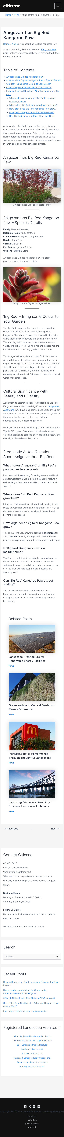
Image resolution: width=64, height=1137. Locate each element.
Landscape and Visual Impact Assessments (24, 1011)
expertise (32, 1120)
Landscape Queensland (32, 1049)
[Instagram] (34, 1106)
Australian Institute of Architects (32, 1062)
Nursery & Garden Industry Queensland (32, 1058)
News (11, 666)
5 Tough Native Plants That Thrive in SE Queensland (29, 998)
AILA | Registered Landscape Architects (32, 1036)
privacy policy (32, 1123)
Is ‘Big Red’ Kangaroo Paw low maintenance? (31, 112)
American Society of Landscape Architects (32, 1040)
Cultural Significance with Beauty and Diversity (29, 87)
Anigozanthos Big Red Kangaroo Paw (24, 76)
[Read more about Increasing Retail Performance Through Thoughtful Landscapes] (32, 735)
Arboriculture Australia (32, 1053)
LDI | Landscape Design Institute (32, 1045)
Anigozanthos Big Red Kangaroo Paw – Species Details (33, 80)
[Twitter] (29, 1106)
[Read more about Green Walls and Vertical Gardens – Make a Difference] (32, 687)
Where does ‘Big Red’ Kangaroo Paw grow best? (33, 105)
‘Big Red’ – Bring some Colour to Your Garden (28, 84)
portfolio (32, 1116)
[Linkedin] (38, 1106)
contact (32, 1127)
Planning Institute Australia (32, 1066)
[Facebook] (25, 1106)
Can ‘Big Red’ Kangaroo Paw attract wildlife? (31, 116)
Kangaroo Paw (48, 49)
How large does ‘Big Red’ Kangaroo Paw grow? (32, 108)
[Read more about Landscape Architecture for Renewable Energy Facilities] (32, 638)
